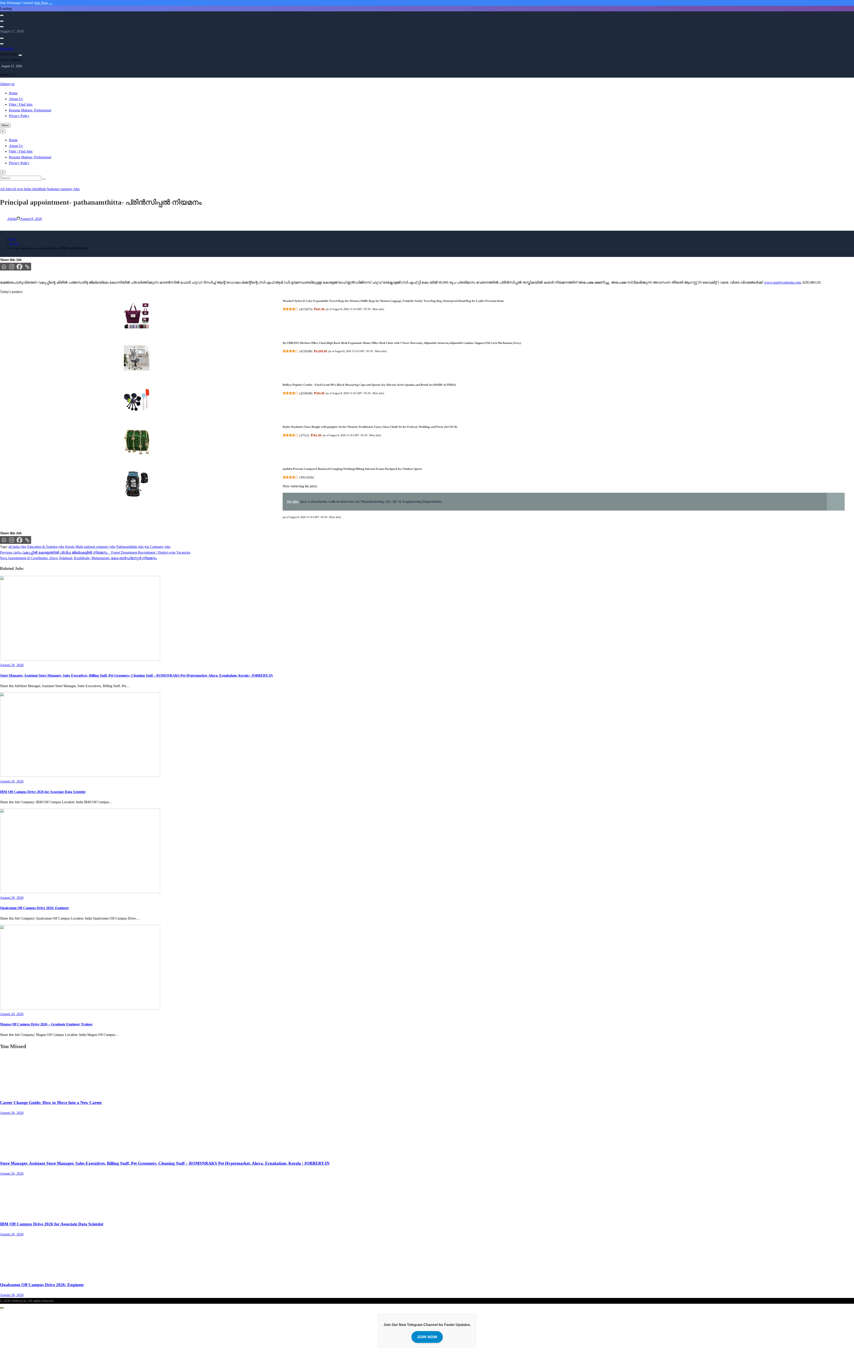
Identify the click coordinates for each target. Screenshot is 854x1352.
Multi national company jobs (95, 547)
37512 (304, 435)
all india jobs (17, 547)
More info (378, 309)
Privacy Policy (19, 116)
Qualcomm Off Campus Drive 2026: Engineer (34, 908)
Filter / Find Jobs (20, 104)
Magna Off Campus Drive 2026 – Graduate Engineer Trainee (46, 1024)
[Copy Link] (27, 266)
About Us (16, 99)
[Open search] (2, 15)
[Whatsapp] (4, 266)
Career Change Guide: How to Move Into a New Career (51, 1102)
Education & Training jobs (45, 547)
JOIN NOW (427, 1337)
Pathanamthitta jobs (130, 547)
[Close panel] (20, 55)
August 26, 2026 (12, 1113)
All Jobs (6, 189)
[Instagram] (12, 266)
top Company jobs (157, 547)
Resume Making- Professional (30, 110)
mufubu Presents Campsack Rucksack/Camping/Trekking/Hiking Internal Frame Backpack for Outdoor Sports (352, 468)
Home (13, 93)
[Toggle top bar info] (2, 26)
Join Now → (43, 3)
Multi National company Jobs (59, 189)
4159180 (305, 351)
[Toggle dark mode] (2, 21)
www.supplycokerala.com (782, 282)
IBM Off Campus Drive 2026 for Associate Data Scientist (42, 792)
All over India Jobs (25, 189)
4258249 (305, 393)
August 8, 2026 (31, 219)
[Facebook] (19, 266)
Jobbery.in (7, 84)
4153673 (305, 309)
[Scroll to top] (2, 1307)
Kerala (70, 547)
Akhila (12, 219)
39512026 (306, 477)
